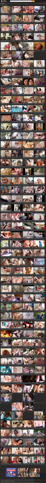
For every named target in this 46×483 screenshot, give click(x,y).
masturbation (36, 14)
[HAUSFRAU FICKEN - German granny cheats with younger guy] (39, 325)
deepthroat (25, 113)
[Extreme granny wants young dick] (6, 100)
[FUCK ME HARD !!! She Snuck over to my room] (6, 343)
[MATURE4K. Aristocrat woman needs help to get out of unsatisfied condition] (39, 316)
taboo (35, 95)
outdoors (35, 176)
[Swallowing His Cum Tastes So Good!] (28, 370)
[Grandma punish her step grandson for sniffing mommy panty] (17, 280)
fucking (24, 185)
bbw (12, 41)
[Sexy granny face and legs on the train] (28, 325)
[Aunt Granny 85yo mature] (6, 443)
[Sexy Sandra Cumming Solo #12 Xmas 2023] (17, 244)
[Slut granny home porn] (17, 64)
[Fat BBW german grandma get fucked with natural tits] (28, 64)
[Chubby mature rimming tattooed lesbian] (6, 73)
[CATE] (39, 199)
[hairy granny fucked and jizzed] (17, 325)
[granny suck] (6, 190)
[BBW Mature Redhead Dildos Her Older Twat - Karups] (39, 190)
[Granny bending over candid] (6, 352)
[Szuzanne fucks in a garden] (17, 343)
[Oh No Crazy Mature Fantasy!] (17, 190)
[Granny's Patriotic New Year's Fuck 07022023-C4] (6, 235)
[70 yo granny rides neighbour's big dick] (6, 307)
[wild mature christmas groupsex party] (6, 452)
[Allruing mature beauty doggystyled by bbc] (17, 433)
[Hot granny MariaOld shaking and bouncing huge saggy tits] (39, 64)
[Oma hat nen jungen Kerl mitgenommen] (28, 28)
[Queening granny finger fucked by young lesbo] (6, 37)
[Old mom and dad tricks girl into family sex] (17, 82)
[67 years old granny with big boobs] (28, 361)
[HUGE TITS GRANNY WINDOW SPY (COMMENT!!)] (6, 271)
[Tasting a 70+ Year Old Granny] (39, 370)
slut (12, 68)
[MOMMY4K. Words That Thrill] (28, 190)
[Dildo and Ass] (28, 208)
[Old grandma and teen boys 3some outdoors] (39, 172)
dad (12, 86)
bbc (12, 437)
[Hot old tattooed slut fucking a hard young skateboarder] (28, 352)
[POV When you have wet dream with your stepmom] (39, 424)
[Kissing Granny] (39, 82)
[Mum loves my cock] (28, 379)
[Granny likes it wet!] (39, 28)
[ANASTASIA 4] (28, 289)
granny (2, 14)
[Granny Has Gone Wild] (28, 37)
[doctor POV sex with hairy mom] (28, 235)
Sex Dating (2, 3)
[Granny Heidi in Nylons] (6, 82)
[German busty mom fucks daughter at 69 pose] (28, 443)
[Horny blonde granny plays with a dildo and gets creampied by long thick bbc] (39, 181)
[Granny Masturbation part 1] (39, 10)
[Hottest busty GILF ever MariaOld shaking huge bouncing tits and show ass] (39, 461)
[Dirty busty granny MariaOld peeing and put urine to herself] (28, 73)
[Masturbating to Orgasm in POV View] (17, 271)
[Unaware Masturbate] (39, 235)
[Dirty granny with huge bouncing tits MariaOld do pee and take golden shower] (17, 379)
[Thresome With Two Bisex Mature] (39, 136)
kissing (35, 23)
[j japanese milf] (6, 154)
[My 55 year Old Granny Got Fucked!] (28, 145)
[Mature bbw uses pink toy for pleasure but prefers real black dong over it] (17, 334)
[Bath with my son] (28, 271)
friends (2, 122)
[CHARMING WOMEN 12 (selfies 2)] (39, 127)
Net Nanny (13, 481)
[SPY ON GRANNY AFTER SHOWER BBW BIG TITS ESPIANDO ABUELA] (17, 37)
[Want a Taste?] (6, 217)
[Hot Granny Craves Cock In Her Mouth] (28, 217)
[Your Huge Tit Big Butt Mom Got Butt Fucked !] (39, 118)
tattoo (2, 77)
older (12, 14)
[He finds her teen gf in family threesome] (28, 199)
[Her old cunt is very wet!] (17, 424)
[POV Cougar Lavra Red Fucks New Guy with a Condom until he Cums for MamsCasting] (39, 289)
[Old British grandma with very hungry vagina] (17, 226)
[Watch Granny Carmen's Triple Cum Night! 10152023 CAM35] (17, 298)
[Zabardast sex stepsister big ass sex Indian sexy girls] (6, 461)
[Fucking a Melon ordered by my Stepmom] (17, 208)
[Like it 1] (39, 145)
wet (12, 428)
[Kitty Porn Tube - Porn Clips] (4, 1)
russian (2, 23)
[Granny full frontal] (6, 136)
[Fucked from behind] (39, 361)
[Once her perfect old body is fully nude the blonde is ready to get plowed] (17, 199)
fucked (35, 365)
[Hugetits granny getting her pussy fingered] (6, 289)
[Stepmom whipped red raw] (28, 172)
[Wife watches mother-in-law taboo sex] (39, 91)
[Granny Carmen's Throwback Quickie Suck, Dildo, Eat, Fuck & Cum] (6, 334)
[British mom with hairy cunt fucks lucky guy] (17, 262)
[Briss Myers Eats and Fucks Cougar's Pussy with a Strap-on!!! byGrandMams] (39, 452)
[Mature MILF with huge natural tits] (17, 109)
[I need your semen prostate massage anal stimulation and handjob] (17, 461)
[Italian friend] (17, 235)
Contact (40, 482)
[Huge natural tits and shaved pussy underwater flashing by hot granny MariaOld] (6, 370)
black (35, 437)
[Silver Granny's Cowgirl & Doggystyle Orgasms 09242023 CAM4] (17, 163)
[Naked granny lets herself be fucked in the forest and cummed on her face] (6, 172)
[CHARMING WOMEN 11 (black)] (39, 433)
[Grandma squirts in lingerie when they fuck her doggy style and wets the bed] (39, 298)
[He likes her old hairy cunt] (17, 136)
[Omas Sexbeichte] (28, 433)
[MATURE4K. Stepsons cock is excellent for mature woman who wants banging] (28, 163)
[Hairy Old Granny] (6, 199)
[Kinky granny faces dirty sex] (28, 316)
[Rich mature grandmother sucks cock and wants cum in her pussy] (28, 307)
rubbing (24, 428)
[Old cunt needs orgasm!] (17, 217)
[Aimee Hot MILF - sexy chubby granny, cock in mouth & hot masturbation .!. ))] (6, 64)
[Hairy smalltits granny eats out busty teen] (28, 343)
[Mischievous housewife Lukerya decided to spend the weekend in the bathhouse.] (6, 244)
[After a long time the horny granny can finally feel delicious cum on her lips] (6, 163)
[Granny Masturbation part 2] (17, 127)
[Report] (1, 12)
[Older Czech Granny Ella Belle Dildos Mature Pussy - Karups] (6, 226)
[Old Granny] (17, 10)
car (12, 158)
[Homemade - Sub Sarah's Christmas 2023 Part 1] (39, 100)
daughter (35, 284)
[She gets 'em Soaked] (39, 379)
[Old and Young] (17, 289)
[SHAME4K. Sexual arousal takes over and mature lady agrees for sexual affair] (39, 271)
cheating (35, 329)
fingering (2, 41)
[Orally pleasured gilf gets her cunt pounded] (6, 91)
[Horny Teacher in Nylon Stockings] (6, 280)
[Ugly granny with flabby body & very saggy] (6, 262)
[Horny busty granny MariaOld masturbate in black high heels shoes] (28, 136)
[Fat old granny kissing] (39, 19)
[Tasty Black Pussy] (17, 28)
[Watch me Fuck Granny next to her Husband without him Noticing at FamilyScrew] (6, 109)
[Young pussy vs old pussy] (28, 82)
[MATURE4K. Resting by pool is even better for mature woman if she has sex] (6, 379)
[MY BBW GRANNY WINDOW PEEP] (17, 370)
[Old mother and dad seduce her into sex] (17, 352)
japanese (2, 158)
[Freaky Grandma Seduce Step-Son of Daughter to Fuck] (39, 443)
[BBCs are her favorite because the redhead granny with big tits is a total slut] (39, 244)
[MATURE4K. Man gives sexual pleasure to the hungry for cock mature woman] (17, 443)
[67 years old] (6, 424)
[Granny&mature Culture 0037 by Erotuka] (6, 10)
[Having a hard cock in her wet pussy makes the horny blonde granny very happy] (28, 262)
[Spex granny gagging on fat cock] (6, 433)
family (24, 203)
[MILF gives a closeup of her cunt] (39, 226)
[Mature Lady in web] (39, 262)
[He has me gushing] (28, 452)
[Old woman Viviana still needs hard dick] (39, 163)
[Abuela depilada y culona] (39, 154)
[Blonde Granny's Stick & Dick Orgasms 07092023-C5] (6, 127)
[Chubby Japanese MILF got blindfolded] (6, 253)
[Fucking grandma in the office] (28, 181)
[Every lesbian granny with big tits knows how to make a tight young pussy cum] (39, 334)
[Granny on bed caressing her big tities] (28, 244)
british (13, 230)
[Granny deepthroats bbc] (28, 109)
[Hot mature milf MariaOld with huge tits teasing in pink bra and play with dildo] (28, 298)
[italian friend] (6, 118)
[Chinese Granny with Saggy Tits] (6, 316)
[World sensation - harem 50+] (28, 280)
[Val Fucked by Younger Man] (39, 37)
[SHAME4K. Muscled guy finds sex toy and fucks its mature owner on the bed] (28, 461)
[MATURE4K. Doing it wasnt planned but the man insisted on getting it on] (17, 452)
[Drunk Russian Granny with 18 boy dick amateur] (6, 19)
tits (1, 275)
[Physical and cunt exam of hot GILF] (17, 361)
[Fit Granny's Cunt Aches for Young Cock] (17, 19)
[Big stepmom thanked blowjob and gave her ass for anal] (6, 325)
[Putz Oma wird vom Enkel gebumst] (39, 307)
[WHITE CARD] (17, 154)
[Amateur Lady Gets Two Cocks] (17, 172)
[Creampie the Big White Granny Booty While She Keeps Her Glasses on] (39, 343)
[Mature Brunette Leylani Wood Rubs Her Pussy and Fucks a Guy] (28, 424)
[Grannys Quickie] (28, 10)
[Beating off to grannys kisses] (17, 73)
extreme (2, 104)
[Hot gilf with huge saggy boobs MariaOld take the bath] (28, 154)
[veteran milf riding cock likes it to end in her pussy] (28, 226)
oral (1, 95)
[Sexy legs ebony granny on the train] (39, 73)
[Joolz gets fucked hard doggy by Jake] (28, 334)
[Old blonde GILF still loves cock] (28, 19)
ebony (35, 77)
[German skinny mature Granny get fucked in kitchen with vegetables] (17, 253)
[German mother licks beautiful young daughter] (39, 280)
